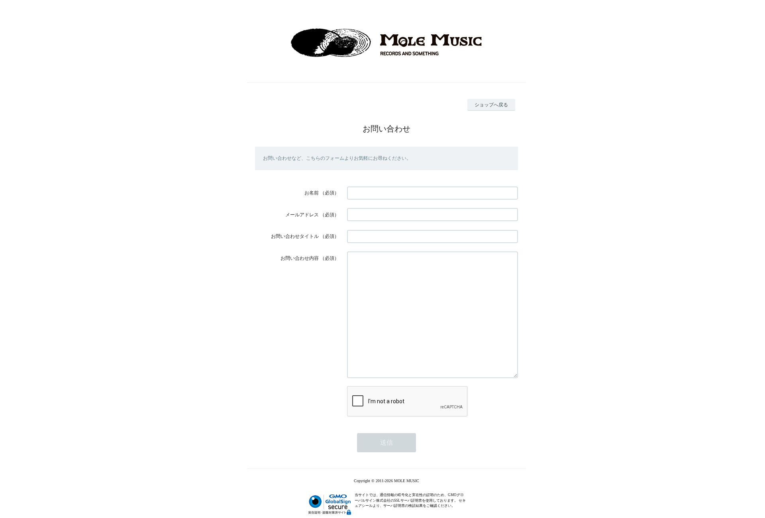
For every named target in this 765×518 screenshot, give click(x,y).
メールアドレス (302, 215)
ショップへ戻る (491, 105)
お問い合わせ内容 (299, 258)
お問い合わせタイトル (295, 236)
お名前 (311, 193)
